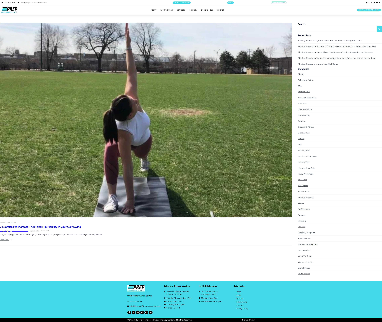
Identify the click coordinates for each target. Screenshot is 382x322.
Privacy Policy (242, 309)
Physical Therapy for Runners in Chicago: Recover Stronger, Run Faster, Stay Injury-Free (337, 46)
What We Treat (304, 256)
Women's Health (305, 262)
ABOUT (153, 10)
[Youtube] (146, 312)
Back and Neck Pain (307, 98)
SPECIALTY (193, 10)
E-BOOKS (204, 10)
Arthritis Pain (304, 92)
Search (301, 24)
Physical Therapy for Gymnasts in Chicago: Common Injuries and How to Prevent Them (337, 58)
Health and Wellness (307, 156)
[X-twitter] (133, 312)
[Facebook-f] (129, 312)
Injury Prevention (305, 174)
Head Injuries (304, 150)
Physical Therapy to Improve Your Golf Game (318, 64)
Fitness (301, 139)
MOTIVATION (303, 192)
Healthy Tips (303, 162)
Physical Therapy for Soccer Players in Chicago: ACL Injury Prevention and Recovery (335, 52)
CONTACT (220, 10)
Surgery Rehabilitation (308, 244)
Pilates (301, 203)
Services (301, 227)
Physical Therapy (305, 197)
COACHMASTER (305, 109)
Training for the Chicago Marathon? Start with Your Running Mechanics (330, 40)
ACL (300, 86)
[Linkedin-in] (151, 312)
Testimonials (241, 302)
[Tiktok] (142, 312)
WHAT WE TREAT (166, 10)
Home (238, 292)
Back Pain (302, 103)
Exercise (301, 121)
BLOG (212, 10)
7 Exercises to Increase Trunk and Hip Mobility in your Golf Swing (40, 226)
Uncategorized (304, 250)
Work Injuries (304, 268)
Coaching (240, 305)
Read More (4, 240)
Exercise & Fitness (306, 127)
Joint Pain (302, 180)
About (300, 74)
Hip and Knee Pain (306, 168)
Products (302, 215)
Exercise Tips (5, 223)
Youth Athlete (304, 274)
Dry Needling (304, 115)
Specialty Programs (306, 233)
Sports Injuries (304, 238)
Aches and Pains (305, 80)
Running (302, 221)
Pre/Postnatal (304, 209)
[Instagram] (138, 312)
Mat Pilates (303, 186)
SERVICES (181, 10)
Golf (14, 223)
